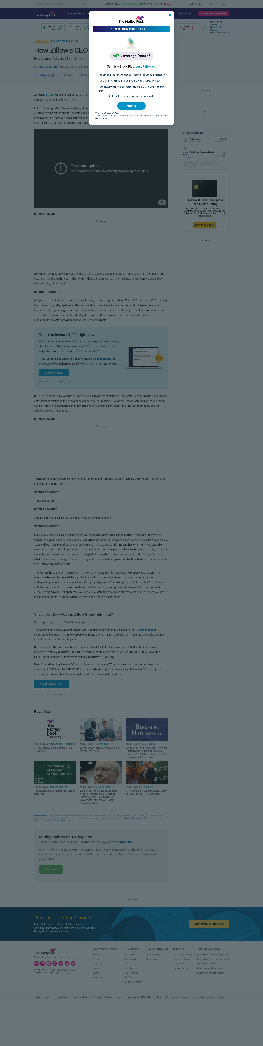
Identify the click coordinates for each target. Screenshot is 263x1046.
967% (131, 56)
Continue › (131, 105)
